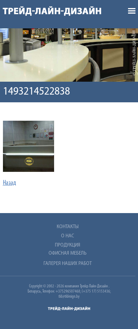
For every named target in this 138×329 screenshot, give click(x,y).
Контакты (68, 227)
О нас (67, 236)
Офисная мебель (67, 253)
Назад (9, 183)
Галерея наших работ (67, 263)
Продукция (67, 245)
